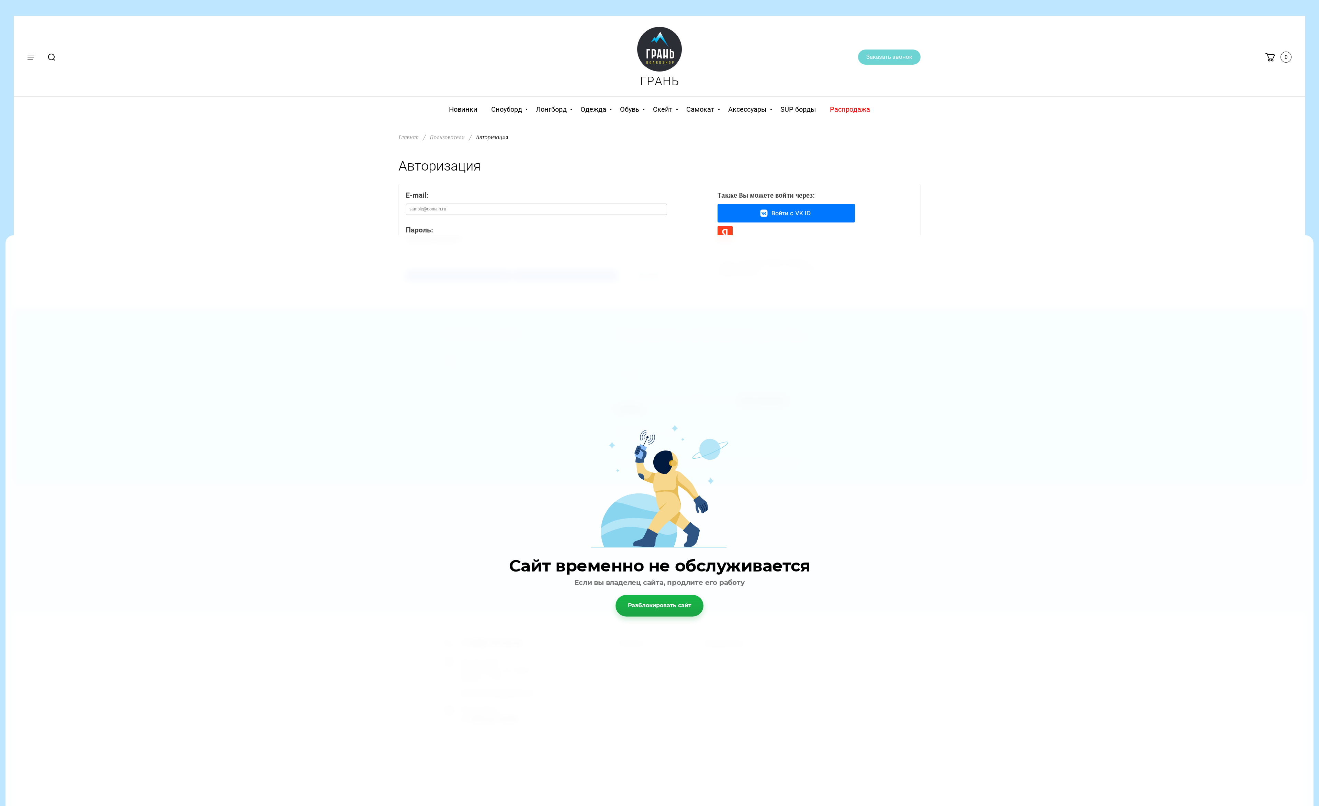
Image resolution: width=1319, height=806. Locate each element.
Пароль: (419, 230)
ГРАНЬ (659, 81)
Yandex (725, 233)
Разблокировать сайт (659, 605)
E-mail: (417, 195)
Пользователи (447, 137)
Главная (408, 137)
